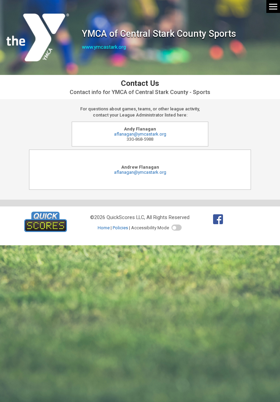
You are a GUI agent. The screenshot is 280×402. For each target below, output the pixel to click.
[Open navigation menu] (273, 6)
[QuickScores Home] (45, 230)
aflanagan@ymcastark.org (140, 134)
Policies (120, 227)
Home (104, 227)
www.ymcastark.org (104, 47)
